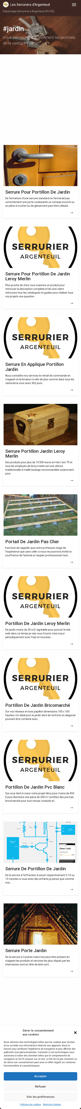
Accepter (40, 1076)
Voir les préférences (40, 1097)
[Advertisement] (40, 100)
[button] (75, 1032)
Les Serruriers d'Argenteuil (30, 5)
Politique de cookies (30, 1104)
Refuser (40, 1086)
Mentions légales (52, 1104)
